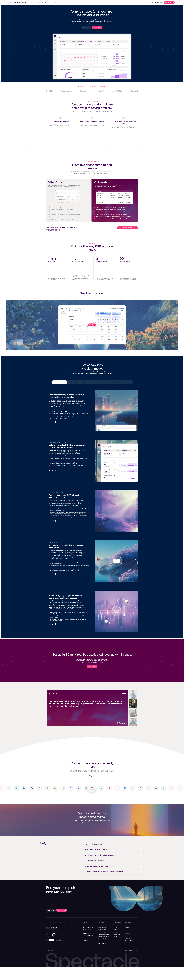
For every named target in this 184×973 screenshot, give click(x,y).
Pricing (54, 2)
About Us (127, 936)
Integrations (85, 940)
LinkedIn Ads (117, 934)
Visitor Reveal (114, 382)
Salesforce (116, 925)
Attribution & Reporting (99, 382)
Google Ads (117, 932)
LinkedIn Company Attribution (79, 382)
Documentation (128, 925)
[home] (14, 2)
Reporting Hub (86, 933)
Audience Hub (127, 382)
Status (126, 929)
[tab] (133, 694)
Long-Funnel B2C (102, 929)
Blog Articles (128, 927)
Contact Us (127, 938)
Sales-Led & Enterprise (103, 934)
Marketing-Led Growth (103, 936)
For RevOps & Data (102, 941)
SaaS (99, 925)
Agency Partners (129, 940)
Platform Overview (87, 925)
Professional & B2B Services (104, 927)
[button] (25, 2)
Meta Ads (116, 936)
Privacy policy (135, 950)
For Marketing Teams (103, 938)
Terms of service (128, 950)
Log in (151, 2)
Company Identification (88, 935)
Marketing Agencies (103, 932)
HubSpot (116, 927)
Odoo (115, 929)
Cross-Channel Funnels (59, 382)
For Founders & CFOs (103, 943)
